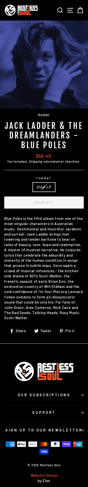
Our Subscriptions (44, 395)
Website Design (44, 475)
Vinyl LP (44, 187)
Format (44, 178)
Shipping (35, 161)
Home (43, 115)
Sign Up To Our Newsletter (44, 430)
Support (44, 412)
